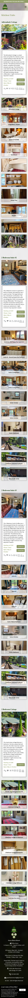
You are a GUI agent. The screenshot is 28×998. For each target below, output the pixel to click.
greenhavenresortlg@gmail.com (15, 977)
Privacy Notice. (11, 996)
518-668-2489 (15, 974)
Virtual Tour (21, 83)
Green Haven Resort (14, 940)
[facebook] (12, 935)
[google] (15, 935)
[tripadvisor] (14, 937)
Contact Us (21, 80)
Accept (22, 990)
